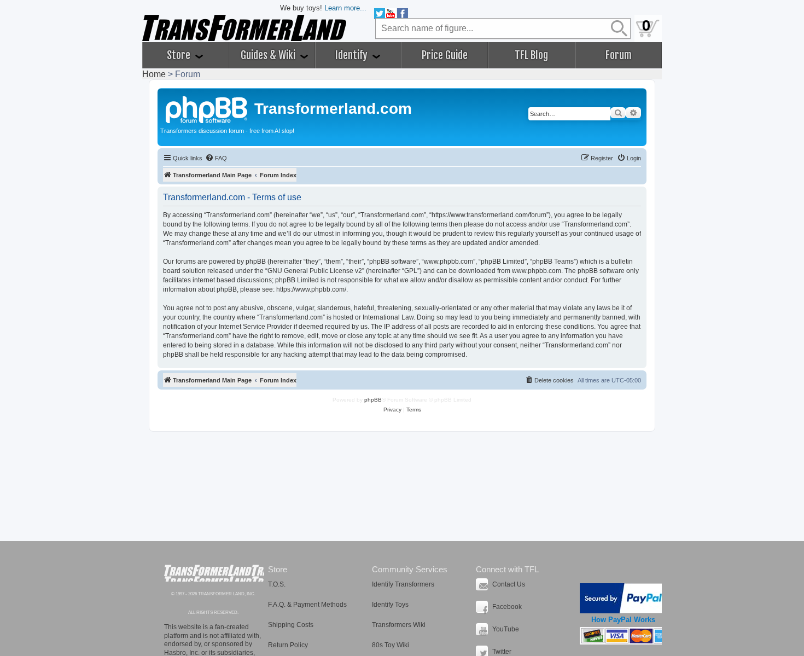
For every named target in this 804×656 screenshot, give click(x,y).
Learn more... (345, 8)
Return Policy (288, 645)
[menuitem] (216, 158)
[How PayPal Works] (623, 598)
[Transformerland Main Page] (207, 108)
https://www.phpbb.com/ (311, 289)
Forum (618, 55)
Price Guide (445, 55)
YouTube (505, 629)
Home (154, 74)
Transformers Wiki (399, 625)
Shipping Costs (290, 625)
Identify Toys (390, 604)
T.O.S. (277, 584)
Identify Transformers (403, 584)
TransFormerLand (214, 573)
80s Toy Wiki (390, 645)
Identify (352, 55)
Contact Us (508, 584)
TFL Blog (531, 55)
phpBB (373, 400)
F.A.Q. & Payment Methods (307, 604)
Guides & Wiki (269, 55)
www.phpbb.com (536, 271)
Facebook (507, 607)
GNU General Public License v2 (314, 271)
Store (180, 55)
